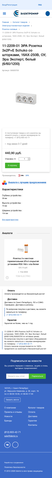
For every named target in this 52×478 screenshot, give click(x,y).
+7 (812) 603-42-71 (14, 315)
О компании (10, 408)
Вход (4, 5)
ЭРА (27, 175)
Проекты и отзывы (13, 412)
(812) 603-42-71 (12, 432)
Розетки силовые (9, 29)
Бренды (8, 421)
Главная (5, 22)
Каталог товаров (20, 22)
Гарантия (32, 421)
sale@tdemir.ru (11, 436)
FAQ (40, 5)
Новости (8, 416)
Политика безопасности (14, 467)
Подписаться (37, 376)
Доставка (32, 416)
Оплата (31, 412)
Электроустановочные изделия (15, 26)
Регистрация (12, 5)
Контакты (32, 425)
